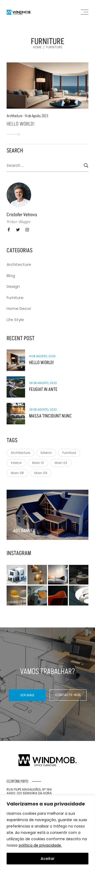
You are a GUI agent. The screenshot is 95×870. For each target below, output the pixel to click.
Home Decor (19, 308)
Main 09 (40, 473)
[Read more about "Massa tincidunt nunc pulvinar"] (16, 413)
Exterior (46, 452)
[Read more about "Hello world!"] (47, 85)
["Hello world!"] (13, 134)
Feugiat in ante (43, 389)
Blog (11, 275)
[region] (47, 832)
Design (13, 286)
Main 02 (61, 462)
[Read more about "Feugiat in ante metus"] (16, 387)
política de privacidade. (40, 845)
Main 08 (17, 473)
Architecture (14, 116)
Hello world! (20, 124)
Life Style (15, 319)
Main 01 (38, 462)
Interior (16, 462)
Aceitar (48, 858)
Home (37, 47)
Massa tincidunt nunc (50, 416)
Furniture (15, 297)
